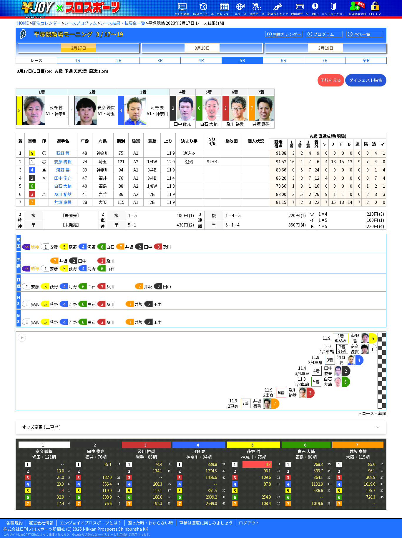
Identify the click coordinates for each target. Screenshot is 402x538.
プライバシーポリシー (99, 534)
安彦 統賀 (63, 161)
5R (242, 60)
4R (201, 60)
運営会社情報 (41, 523)
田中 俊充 (63, 178)
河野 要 (62, 170)
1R (77, 60)
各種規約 (14, 523)
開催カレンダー (46, 23)
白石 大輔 (63, 186)
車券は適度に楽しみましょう (206, 523)
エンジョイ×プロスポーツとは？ (91, 523)
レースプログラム (80, 23)
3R (160, 60)
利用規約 (122, 534)
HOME (23, 23)
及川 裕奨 (63, 194)
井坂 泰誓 (63, 202)
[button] (201, 371)
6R (283, 60)
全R (366, 60)
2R (119, 60)
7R (325, 60)
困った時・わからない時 (150, 523)
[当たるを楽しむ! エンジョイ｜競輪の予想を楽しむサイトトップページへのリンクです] (70, 7)
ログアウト (249, 523)
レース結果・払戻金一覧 (122, 23)
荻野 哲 (62, 153)
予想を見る (330, 80)
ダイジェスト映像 (365, 80)
